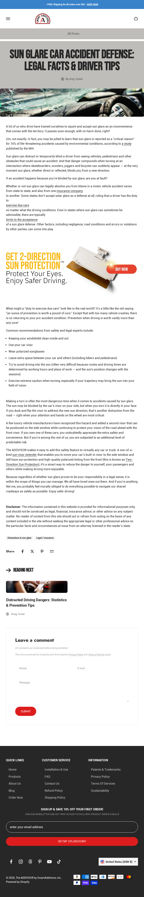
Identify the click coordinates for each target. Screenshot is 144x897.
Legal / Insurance (45, 538)
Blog (12, 790)
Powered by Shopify (17, 881)
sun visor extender (24, 455)
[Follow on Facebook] (11, 861)
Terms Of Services (103, 783)
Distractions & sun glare (19, 538)
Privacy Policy (76, 654)
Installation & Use (56, 769)
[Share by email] (52, 551)
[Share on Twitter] (32, 551)
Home (12, 769)
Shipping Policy (55, 797)
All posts (73, 33)
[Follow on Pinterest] (39, 861)
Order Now (16, 797)
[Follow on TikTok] (59, 861)
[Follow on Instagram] (20, 861)
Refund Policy (54, 790)
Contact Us (52, 783)
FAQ (47, 776)
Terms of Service (96, 654)
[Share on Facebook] (22, 551)
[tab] (73, 33)
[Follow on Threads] (30, 861)
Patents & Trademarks (106, 769)
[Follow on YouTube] (49, 861)
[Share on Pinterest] (42, 551)
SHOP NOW (92, 4)
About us (15, 783)
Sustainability (100, 790)
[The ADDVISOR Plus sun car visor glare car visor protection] (72, 268)
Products (15, 776)
